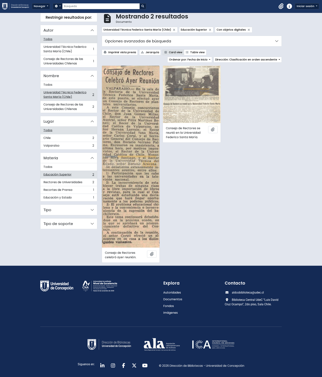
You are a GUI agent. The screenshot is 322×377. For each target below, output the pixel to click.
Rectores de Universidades (68, 183)
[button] (281, 6)
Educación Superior (68, 175)
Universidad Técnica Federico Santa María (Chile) (68, 49)
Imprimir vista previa (122, 52)
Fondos (168, 306)
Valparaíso (68, 146)
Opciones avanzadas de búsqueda (138, 41)
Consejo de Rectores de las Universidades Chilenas (68, 61)
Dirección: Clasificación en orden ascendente (246, 59)
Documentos (172, 299)
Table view (197, 52)
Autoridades (172, 292)
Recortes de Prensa (68, 191)
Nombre (51, 75)
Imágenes (170, 313)
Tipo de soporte (58, 223)
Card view (175, 52)
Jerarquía (152, 52)
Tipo (47, 209)
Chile (68, 139)
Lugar (48, 121)
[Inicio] (17, 6)
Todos (47, 39)
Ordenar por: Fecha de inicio (188, 59)
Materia (50, 158)
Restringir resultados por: (69, 17)
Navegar (40, 6)
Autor (48, 30)
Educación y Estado (68, 198)
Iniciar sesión (306, 6)
